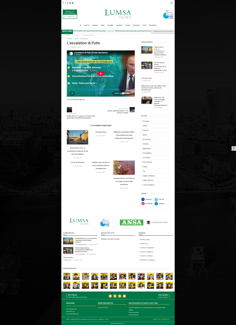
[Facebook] (63, 3)
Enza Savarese (81, 254)
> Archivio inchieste (146, 256)
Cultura (127, 25)
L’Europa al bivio (100, 132)
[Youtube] (70, 3)
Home (68, 35)
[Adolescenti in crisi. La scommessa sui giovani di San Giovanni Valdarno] (77, 137)
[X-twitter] (119, 296)
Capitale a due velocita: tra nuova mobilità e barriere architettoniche (101, 165)
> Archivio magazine (146, 252)
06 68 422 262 (72, 309)
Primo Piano (147, 162)
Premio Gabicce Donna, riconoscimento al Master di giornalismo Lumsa (160, 66)
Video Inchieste (149, 176)
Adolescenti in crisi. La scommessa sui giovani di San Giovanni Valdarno (77, 151)
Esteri (103, 25)
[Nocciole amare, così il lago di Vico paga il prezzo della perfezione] (124, 167)
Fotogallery (147, 153)
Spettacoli (136, 25)
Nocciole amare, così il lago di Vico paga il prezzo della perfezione (124, 181)
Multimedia (152, 25)
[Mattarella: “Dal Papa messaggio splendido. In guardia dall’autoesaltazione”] (146, 100)
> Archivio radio (144, 239)
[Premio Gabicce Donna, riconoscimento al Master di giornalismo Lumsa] (146, 65)
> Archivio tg (143, 244)
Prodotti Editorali (133, 315)
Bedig (124, 323)
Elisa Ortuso (68, 260)
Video (145, 167)
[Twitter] (65, 3)
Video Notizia (148, 180)
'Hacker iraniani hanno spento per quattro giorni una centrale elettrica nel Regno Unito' (136, 31)
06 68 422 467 (104, 307)
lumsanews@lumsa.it (72, 314)
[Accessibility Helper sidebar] (234, 148)
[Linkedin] (67, 3)
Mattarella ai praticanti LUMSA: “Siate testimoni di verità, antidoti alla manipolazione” (124, 135)
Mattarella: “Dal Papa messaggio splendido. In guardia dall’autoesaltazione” (160, 101)
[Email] (72, 3)
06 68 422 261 (70, 311)
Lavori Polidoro (149, 185)
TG (144, 171)
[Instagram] (115, 296)
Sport (144, 25)
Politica (86, 25)
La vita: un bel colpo (77, 162)
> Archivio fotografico (146, 248)
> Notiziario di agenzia (147, 260)
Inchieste (119, 25)
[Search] (171, 3)
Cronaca (95, 25)
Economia (110, 25)
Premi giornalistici (134, 312)
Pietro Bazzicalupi (82, 244)
